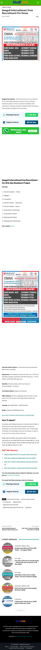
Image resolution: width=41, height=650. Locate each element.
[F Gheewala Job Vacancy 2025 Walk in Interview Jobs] (7, 601)
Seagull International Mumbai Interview (13, 507)
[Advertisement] (20, 79)
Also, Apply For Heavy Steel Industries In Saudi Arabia (18, 415)
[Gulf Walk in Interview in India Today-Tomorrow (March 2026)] (7, 574)
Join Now (32, 115)
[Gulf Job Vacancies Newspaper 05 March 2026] (7, 588)
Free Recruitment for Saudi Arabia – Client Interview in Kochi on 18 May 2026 (27, 562)
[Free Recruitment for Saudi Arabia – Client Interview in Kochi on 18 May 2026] (7, 561)
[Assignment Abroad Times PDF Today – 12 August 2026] (7, 548)
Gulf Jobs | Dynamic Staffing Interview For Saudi (30, 529)
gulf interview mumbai (13, 499)
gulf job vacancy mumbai (28, 499)
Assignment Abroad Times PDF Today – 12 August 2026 (26, 549)
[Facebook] (11, 22)
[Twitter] (16, 22)
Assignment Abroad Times (22, 546)
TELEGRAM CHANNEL (13, 475)
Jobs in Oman (6, 7)
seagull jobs (28, 507)
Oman (12, 226)
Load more (20, 610)
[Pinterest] (20, 22)
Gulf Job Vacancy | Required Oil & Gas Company (20, 468)
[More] (30, 22)
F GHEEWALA (18, 599)
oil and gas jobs (7, 502)
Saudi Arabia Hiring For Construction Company (20, 454)
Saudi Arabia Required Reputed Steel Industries (10, 529)
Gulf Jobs (17, 558)
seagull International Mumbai (10, 504)
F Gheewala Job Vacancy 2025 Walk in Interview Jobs (26, 602)
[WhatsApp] (25, 22)
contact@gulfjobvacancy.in (24, 636)
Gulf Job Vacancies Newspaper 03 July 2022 (20, 458)
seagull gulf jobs (17, 502)
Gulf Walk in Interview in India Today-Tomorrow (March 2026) (26, 576)
